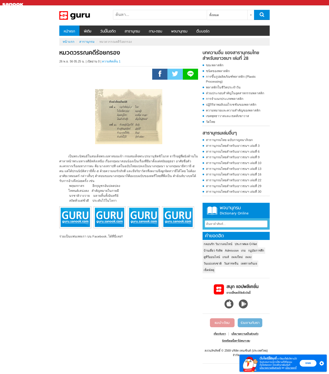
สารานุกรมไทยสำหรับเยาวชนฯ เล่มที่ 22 (233, 180)
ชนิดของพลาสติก (218, 71)
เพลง (248, 257)
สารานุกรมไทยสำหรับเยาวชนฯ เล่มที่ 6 (233, 151)
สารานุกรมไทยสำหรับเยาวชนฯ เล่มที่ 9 (233, 157)
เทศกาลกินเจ (249, 263)
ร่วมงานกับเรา (250, 323)
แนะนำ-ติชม (222, 323)
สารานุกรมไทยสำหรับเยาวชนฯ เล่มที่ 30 (233, 191)
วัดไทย (210, 122)
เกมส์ (225, 257)
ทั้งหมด (214, 15)
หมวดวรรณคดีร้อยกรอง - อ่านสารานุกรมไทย (82, 15)
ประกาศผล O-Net (246, 244)
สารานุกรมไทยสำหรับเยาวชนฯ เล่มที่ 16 (233, 174)
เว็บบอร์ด (202, 31)
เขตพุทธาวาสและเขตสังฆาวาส (227, 116)
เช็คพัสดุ (209, 270)
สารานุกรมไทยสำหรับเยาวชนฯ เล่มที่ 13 (233, 169)
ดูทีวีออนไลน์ (212, 257)
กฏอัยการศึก (256, 250)
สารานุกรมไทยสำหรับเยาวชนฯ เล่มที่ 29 (233, 186)
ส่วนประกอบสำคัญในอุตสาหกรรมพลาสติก (235, 93)
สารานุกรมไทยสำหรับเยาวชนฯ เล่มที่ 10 (233, 163)
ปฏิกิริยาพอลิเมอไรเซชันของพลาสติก (231, 104)
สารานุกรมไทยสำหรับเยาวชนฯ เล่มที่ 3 (233, 145)
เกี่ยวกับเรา (220, 334)
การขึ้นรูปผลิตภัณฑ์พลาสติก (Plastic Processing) (231, 79)
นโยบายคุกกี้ (291, 368)
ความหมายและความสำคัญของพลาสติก (233, 110)
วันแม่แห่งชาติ (213, 263)
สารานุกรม (132, 31)
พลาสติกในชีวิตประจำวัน (223, 87)
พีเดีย (87, 31)
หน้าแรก (69, 31)
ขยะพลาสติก (214, 65)
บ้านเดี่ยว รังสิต (213, 250)
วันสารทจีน (231, 263)
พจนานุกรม (179, 31)
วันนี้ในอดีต (108, 31)
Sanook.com (13, 3)
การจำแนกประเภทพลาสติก (224, 98)
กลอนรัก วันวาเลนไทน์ (218, 244)
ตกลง (308, 363)
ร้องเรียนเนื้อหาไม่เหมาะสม (236, 341)
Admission (232, 250)
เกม (243, 250)
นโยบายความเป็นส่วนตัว (270, 368)
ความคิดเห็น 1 (111, 61)
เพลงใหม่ (237, 257)
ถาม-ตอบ (155, 31)
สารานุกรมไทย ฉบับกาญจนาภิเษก (229, 140)
